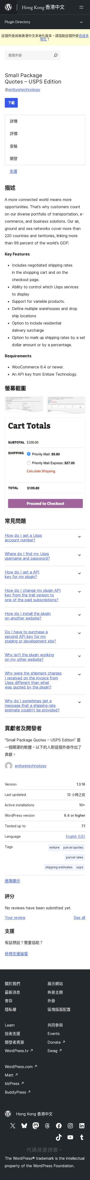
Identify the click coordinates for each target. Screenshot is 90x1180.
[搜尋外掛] (55, 55)
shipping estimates (58, 867)
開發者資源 (14, 1042)
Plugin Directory (17, 22)
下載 (11, 103)
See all (79, 917)
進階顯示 (12, 880)
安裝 (14, 146)
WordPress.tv (19, 1050)
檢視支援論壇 (16, 953)
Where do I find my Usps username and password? (27, 556)
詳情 (14, 121)
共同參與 (55, 1025)
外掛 (51, 1000)
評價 (14, 133)
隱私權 (10, 1009)
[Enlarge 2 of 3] (78, 402)
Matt (11, 1075)
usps (79, 867)
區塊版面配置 (59, 1009)
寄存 (8, 1000)
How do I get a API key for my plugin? (22, 574)
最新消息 (12, 992)
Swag (55, 1050)
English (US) (75, 836)
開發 (14, 158)
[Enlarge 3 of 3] (78, 424)
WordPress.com (21, 1066)
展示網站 (55, 983)
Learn (10, 1025)
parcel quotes (73, 847)
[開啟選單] (82, 7)
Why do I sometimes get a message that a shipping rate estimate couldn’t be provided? (32, 705)
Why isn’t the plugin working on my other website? (29, 657)
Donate (57, 1042)
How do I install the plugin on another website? (28, 616)
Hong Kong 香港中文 (34, 1113)
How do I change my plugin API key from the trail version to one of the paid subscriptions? (33, 595)
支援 (13, 171)
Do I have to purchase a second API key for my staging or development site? (30, 636)
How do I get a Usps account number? (23, 537)
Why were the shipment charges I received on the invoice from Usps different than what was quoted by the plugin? (33, 680)
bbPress (14, 1083)
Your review (15, 917)
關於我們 (12, 983)
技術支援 (12, 1033)
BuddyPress (18, 1092)
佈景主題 (55, 992)
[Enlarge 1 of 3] (36, 402)
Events (54, 1033)
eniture (54, 847)
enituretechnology (24, 89)
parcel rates (74, 857)
